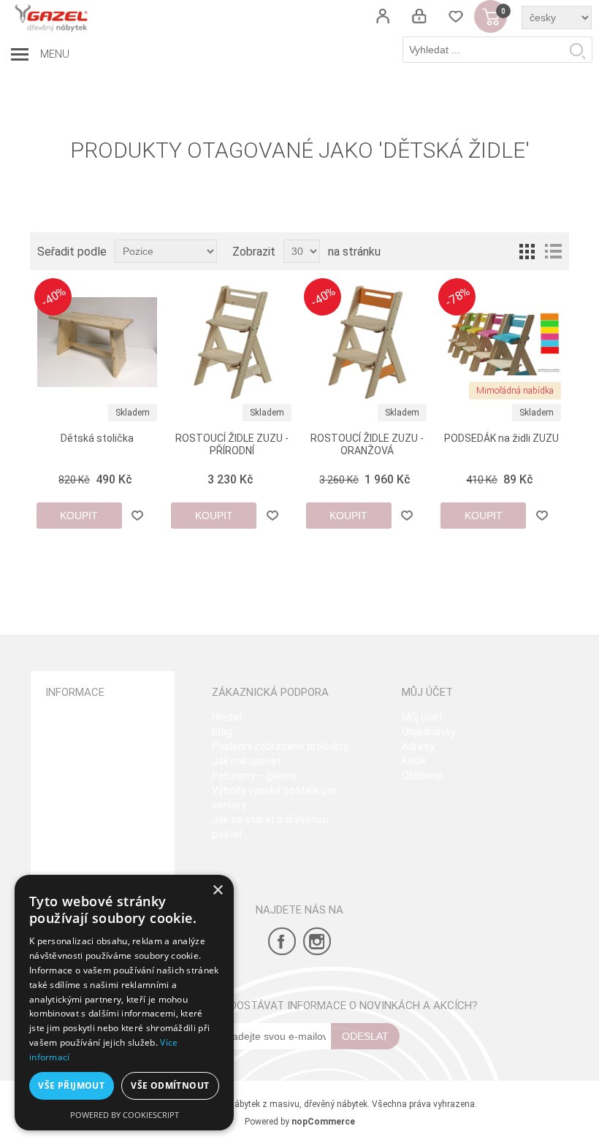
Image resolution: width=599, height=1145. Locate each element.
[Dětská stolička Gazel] (98, 342)
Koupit (79, 515)
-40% (54, 296)
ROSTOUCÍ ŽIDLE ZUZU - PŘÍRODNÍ (232, 444)
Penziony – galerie (254, 775)
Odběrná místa (80, 746)
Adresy (418, 746)
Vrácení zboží (77, 805)
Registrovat (383, 16)
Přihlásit (419, 16)
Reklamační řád (83, 790)
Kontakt (64, 819)
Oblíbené (422, 775)
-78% (458, 296)
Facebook (282, 941)
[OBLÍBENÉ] (456, 16)
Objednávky (429, 732)
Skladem (132, 412)
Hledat (577, 50)
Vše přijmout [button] (71, 1085)
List (553, 251)
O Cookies (68, 834)
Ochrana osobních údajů (102, 761)
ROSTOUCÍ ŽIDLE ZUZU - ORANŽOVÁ (367, 444)
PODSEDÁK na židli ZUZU (501, 438)
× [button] (217, 890)
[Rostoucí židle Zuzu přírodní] (232, 342)
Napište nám (75, 848)
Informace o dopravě (93, 775)
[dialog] (124, 1002)
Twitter (317, 941)
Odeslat (365, 1036)
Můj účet (422, 717)
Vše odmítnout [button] (170, 1085)
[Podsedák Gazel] (501, 342)
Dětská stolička (97, 438)
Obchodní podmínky (91, 732)
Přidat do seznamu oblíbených (137, 515)
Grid (526, 251)
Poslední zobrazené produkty (280, 746)
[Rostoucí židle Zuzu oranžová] (367, 342)
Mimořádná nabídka (515, 391)
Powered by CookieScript (124, 1114)
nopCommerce (323, 1122)
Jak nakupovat (246, 761)
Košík (414, 761)
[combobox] (497, 50)
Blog (222, 732)
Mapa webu (72, 717)
